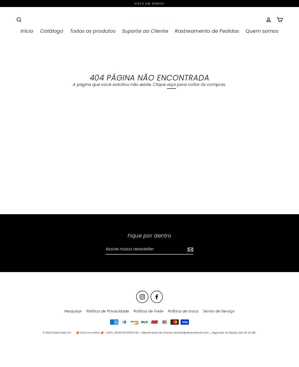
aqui (171, 84)
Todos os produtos (93, 31)
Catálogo (51, 31)
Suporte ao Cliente (145, 31)
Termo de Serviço (219, 311)
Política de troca (183, 311)
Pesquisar (73, 311)
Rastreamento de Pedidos (207, 31)
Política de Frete (149, 311)
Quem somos (262, 31)
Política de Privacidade (107, 311)
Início (27, 31)
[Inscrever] (189, 249)
